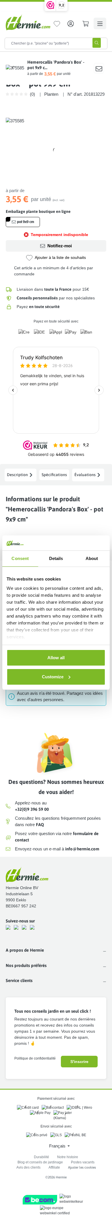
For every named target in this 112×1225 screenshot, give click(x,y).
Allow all (56, 657)
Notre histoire (67, 1157)
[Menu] (100, 23)
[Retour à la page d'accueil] (28, 22)
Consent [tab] (20, 558)
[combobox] (45, 43)
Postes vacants (82, 1162)
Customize (52, 676)
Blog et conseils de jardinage (40, 1162)
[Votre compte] (71, 23)
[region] (56, 150)
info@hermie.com (82, 848)
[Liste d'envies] (57, 23)
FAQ (40, 824)
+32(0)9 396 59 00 (32, 809)
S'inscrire (79, 1061)
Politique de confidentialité (35, 1058)
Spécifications (54, 474)
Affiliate (54, 1167)
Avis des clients (28, 1167)
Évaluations (85, 474)
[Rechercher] (97, 43)
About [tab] (92, 558)
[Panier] (85, 23)
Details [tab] (56, 558)
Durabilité (41, 1157)
